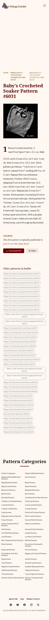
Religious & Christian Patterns (35, 553)
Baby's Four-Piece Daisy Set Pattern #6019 (20, 337)
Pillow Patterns (6, 544)
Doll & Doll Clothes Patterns (35, 512)
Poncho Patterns (31, 550)
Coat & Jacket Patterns (33, 505)
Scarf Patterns (6, 563)
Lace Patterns (6, 537)
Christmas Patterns (32, 501)
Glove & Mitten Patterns (33, 520)
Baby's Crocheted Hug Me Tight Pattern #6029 (21, 360)
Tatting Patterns (7, 574)
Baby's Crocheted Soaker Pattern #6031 (19, 364)
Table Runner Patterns (9, 570)
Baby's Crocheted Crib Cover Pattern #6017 (20, 328)
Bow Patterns (30, 494)
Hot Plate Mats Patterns (10, 533)
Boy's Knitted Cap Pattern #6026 (16, 414)
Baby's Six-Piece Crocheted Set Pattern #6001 (21, 274)
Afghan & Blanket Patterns (34, 473)
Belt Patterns (6, 494)
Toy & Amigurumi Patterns (34, 574)
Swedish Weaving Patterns (34, 567)
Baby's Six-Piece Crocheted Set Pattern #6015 (21, 305)
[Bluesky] (17, 605)
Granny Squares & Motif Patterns (10, 524)
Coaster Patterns (7, 505)
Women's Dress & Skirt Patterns (12, 578)
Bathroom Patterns (8, 490)
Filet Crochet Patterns (33, 516)
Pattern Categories (8, 473)
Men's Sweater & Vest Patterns (12, 540)
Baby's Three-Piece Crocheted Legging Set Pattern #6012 (24, 322)
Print (33, 250)
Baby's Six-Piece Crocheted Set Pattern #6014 (21, 301)
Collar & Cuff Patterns (9, 509)
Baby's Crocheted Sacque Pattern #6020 (20, 342)
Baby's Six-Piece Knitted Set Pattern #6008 (20, 391)
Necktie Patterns (31, 540)
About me (13, 599)
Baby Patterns (30, 483)
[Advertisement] (24, 37)
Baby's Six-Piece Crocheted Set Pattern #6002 (22, 278)
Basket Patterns (31, 486)
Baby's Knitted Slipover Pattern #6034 (18, 432)
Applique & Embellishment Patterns (11, 478)
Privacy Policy (33, 599)
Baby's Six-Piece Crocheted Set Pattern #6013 (21, 296)
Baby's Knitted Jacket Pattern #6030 (18, 418)
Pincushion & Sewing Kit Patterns (34, 545)
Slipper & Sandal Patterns (10, 567)
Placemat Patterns (8, 550)
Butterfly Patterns (7, 498)
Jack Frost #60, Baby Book (16, 243)
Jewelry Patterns (31, 533)
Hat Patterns (6, 529)
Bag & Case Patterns (8, 486)
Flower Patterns (7, 520)
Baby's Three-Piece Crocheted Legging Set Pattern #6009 (24, 315)
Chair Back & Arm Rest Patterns (36, 498)
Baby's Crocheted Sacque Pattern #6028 (19, 346)
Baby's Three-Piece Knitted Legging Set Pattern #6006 (24, 376)
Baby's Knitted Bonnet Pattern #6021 (18, 396)
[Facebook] (24, 605)
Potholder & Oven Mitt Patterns (9, 554)
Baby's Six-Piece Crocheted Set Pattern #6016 (21, 310)
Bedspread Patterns (32, 490)
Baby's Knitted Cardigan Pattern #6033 (19, 427)
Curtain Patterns (31, 509)
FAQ (22, 599)
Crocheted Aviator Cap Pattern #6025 (18, 351)
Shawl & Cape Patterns (33, 563)
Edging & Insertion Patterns (11, 516)
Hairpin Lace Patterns (32, 524)
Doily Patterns (6, 512)
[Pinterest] (10, 605)
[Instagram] (31, 605)
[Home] (14, 5)
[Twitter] (38, 605)
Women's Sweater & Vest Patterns (34, 579)
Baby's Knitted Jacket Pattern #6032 (18, 423)
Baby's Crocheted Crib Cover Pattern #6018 (20, 333)
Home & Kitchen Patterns (34, 529)
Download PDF (15, 250)
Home (5, 73)
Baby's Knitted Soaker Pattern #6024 (18, 409)
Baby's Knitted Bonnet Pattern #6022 (18, 400)
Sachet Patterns (31, 559)
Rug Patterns (6, 559)
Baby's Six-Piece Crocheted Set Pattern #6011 (21, 292)
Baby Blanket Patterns (9, 483)
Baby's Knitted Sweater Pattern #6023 (18, 405)
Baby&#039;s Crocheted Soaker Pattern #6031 (18, 76)
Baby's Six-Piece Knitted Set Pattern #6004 (20, 382)
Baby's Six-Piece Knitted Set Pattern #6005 (20, 387)
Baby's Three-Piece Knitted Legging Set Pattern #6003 (24, 370)
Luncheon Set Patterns (33, 537)
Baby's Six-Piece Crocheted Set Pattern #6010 (21, 287)
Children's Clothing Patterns (11, 501)
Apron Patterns (30, 477)
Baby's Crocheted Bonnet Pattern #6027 (19, 355)
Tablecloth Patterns (32, 570)
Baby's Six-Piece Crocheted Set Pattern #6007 (22, 283)
